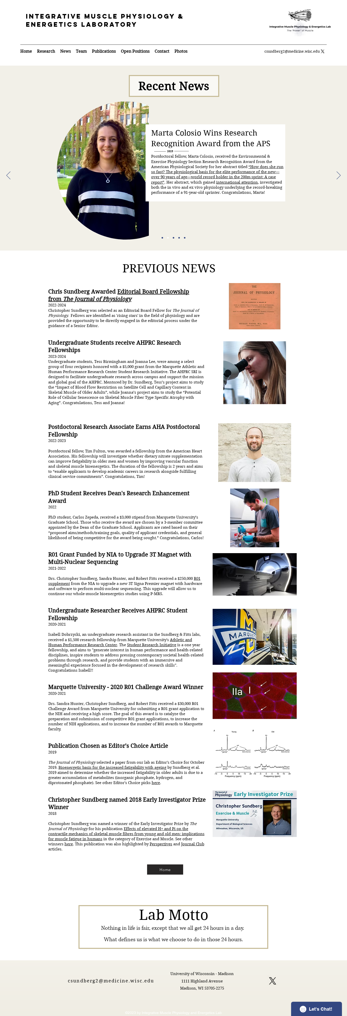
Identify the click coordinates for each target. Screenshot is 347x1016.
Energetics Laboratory (81, 24)
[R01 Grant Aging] (179, 238)
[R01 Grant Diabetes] (162, 238)
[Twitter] (322, 51)
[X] (272, 981)
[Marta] (168, 238)
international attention (237, 182)
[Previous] (8, 175)
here (156, 783)
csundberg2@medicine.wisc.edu (292, 51)
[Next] (339, 175)
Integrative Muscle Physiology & (105, 16)
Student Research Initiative (151, 645)
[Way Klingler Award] (184, 238)
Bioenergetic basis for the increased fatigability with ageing (112, 767)
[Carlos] (173, 238)
